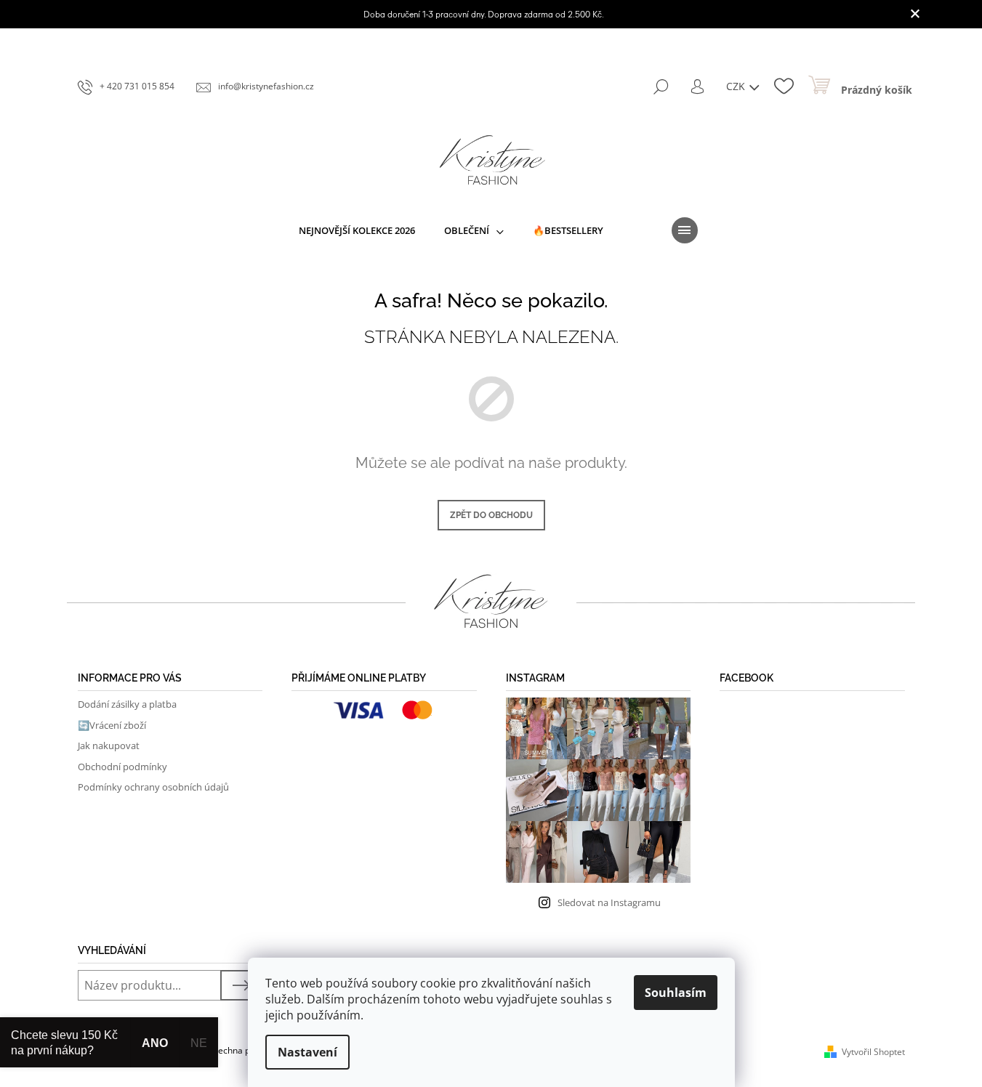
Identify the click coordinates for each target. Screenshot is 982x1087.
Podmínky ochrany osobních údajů (153, 786)
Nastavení (307, 1052)
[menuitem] (357, 230)
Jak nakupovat (109, 745)
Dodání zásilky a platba (127, 704)
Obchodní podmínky (122, 766)
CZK (737, 86)
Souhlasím (676, 993)
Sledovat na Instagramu (609, 902)
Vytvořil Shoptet (873, 1052)
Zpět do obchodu (491, 515)
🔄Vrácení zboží (112, 725)
